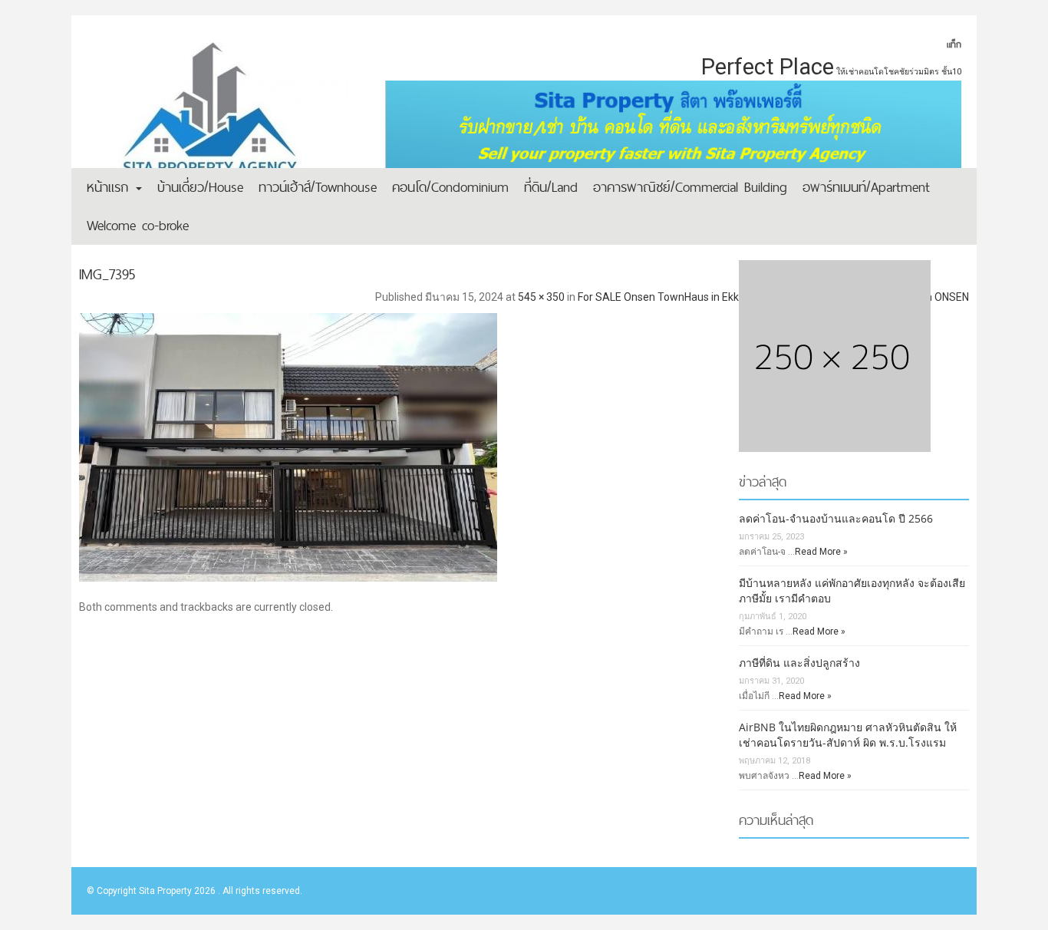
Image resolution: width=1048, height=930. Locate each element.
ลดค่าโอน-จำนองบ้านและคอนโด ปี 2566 (836, 518)
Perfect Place (767, 67)
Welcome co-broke (138, 225)
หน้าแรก (110, 187)
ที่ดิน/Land (551, 187)
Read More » (821, 551)
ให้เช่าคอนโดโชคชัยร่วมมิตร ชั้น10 (898, 72)
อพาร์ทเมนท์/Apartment (866, 187)
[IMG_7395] (524, 442)
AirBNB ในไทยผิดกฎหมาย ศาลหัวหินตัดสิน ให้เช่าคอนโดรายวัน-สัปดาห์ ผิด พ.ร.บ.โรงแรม (848, 735)
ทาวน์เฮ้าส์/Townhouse (318, 187)
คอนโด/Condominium (450, 187)
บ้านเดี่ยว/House (200, 187)
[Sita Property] (217, 119)
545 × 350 (541, 297)
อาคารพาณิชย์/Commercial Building (690, 187)
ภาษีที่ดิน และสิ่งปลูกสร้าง (799, 662)
